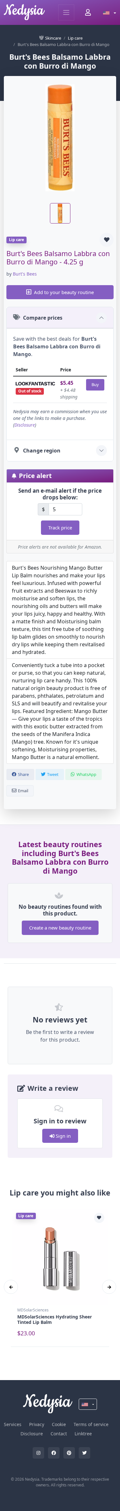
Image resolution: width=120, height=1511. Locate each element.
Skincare (53, 38)
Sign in (62, 1136)
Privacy (36, 1424)
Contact (59, 1434)
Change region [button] (41, 450)
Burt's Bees (25, 274)
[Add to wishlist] (107, 240)
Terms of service (91, 1424)
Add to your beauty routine (64, 292)
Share (23, 774)
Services (12, 1424)
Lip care (75, 38)
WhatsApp (86, 774)
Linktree (83, 1434)
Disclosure (24, 425)
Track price (60, 527)
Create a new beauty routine (60, 927)
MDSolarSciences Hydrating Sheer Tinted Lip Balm (54, 1319)
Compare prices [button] (42, 317)
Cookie (59, 1424)
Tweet (53, 774)
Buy (95, 384)
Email (23, 790)
